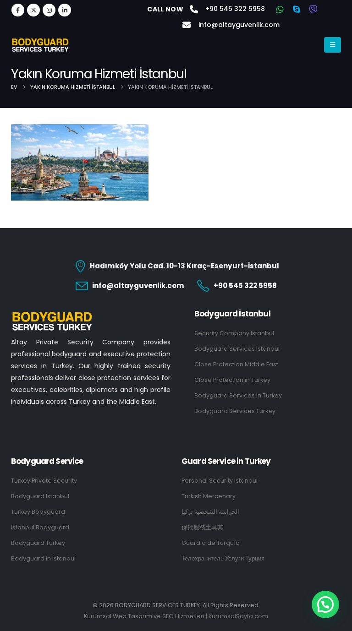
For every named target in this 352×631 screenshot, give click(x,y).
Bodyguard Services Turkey (234, 411)
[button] (325, 604)
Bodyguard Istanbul (40, 496)
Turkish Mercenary (209, 496)
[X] (33, 10)
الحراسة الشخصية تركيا (210, 512)
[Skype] (296, 9)
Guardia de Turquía (211, 543)
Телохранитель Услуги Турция (223, 558)
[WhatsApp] (280, 9)
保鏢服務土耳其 (202, 527)
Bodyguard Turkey (38, 543)
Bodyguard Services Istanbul (237, 349)
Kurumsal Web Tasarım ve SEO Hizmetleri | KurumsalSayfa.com (176, 616)
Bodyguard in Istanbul (43, 558)
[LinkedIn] (64, 10)
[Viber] (313, 9)
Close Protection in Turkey (232, 380)
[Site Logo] (40, 45)
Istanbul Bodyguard (40, 527)
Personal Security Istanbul (220, 480)
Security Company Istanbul (234, 333)
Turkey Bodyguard (38, 512)
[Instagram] (49, 10)
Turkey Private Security (44, 480)
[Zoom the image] (52, 315)
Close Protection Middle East (236, 364)
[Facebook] (17, 10)
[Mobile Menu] (332, 45)
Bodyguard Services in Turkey (238, 395)
